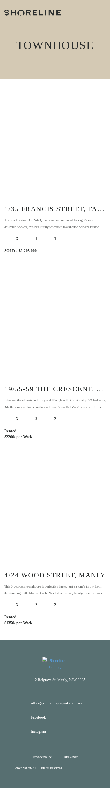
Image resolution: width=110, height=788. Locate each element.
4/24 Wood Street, (55, 575)
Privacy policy (42, 756)
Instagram (38, 731)
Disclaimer (71, 756)
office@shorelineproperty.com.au (56, 703)
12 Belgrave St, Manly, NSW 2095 (59, 680)
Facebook (38, 717)
